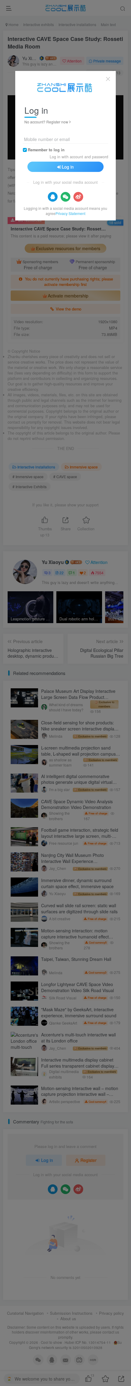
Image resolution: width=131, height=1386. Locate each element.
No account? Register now (46, 121)
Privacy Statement (70, 213)
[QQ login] (53, 197)
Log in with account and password (79, 156)
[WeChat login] (65, 197)
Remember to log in (46, 150)
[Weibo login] (78, 197)
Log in (68, 167)
